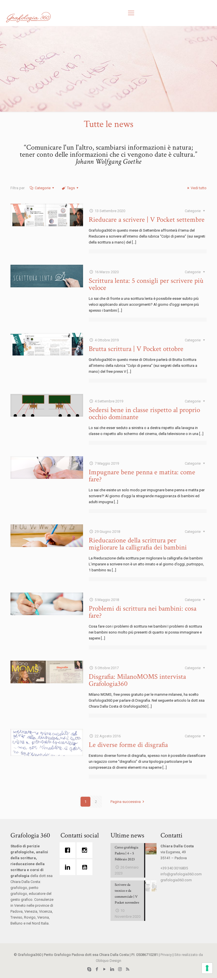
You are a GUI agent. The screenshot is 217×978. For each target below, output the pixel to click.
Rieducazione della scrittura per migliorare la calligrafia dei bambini (138, 544)
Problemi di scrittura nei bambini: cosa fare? (142, 612)
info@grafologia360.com (181, 874)
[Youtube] (85, 867)
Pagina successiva (125, 802)
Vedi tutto (199, 188)
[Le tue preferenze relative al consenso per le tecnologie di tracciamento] (207, 968)
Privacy (166, 955)
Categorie (43, 188)
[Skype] (89, 969)
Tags (71, 188)
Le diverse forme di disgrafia (128, 744)
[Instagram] (85, 850)
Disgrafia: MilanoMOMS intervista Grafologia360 (137, 680)
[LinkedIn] (112, 969)
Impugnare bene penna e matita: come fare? (142, 476)
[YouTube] (105, 969)
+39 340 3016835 (174, 868)
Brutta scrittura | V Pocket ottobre (136, 349)
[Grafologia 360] (28, 16)
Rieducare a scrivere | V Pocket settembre (147, 219)
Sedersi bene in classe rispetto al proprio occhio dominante (144, 413)
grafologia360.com (176, 880)
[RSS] (128, 969)
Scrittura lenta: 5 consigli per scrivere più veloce (146, 284)
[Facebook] (68, 850)
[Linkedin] (68, 867)
